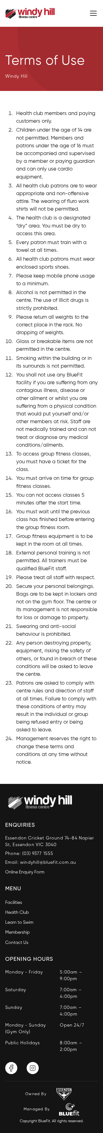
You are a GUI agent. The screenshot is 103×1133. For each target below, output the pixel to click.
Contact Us (16, 943)
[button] (92, 13)
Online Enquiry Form (24, 872)
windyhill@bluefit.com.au (48, 862)
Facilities (13, 903)
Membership (17, 932)
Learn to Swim (19, 922)
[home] (30, 13)
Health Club (17, 912)
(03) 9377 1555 (37, 854)
